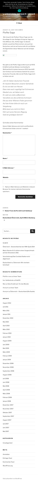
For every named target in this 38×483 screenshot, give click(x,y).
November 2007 (8, 409)
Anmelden (6, 454)
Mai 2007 (6, 431)
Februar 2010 (7, 333)
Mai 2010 (6, 322)
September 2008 (8, 371)
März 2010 (6, 329)
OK (19, 10)
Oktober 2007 (7, 412)
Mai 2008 (6, 386)
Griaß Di (5, 243)
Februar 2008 (7, 397)
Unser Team (17, 276)
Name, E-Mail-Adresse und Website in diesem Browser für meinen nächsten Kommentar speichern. (19, 189)
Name (5, 158)
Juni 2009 (6, 344)
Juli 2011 (5, 307)
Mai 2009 (6, 348)
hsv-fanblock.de (8, 280)
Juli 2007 (6, 424)
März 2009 (6, 352)
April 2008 (6, 390)
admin (20, 30)
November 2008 (8, 367)
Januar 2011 (6, 314)
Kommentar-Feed (8, 462)
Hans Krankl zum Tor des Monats (18, 284)
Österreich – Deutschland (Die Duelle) (22, 291)
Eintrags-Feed (7, 458)
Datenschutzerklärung (21, 8)
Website (5, 177)
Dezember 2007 (8, 405)
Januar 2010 (7, 337)
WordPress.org (8, 466)
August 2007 (7, 420)
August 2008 (7, 375)
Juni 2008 (6, 382)
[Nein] (36, 7)
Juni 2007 (6, 427)
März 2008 (6, 393)
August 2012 (7, 303)
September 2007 (8, 416)
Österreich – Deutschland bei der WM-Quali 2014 (19, 247)
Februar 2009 (7, 356)
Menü (20, 23)
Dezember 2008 (8, 363)
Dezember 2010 (8, 318)
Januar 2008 (7, 401)
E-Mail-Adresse (8, 168)
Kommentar (7, 133)
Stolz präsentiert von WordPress (12, 478)
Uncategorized (7, 443)
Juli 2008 (6, 378)
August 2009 (7, 341)
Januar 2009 (7, 359)
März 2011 (6, 310)
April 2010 (6, 325)
